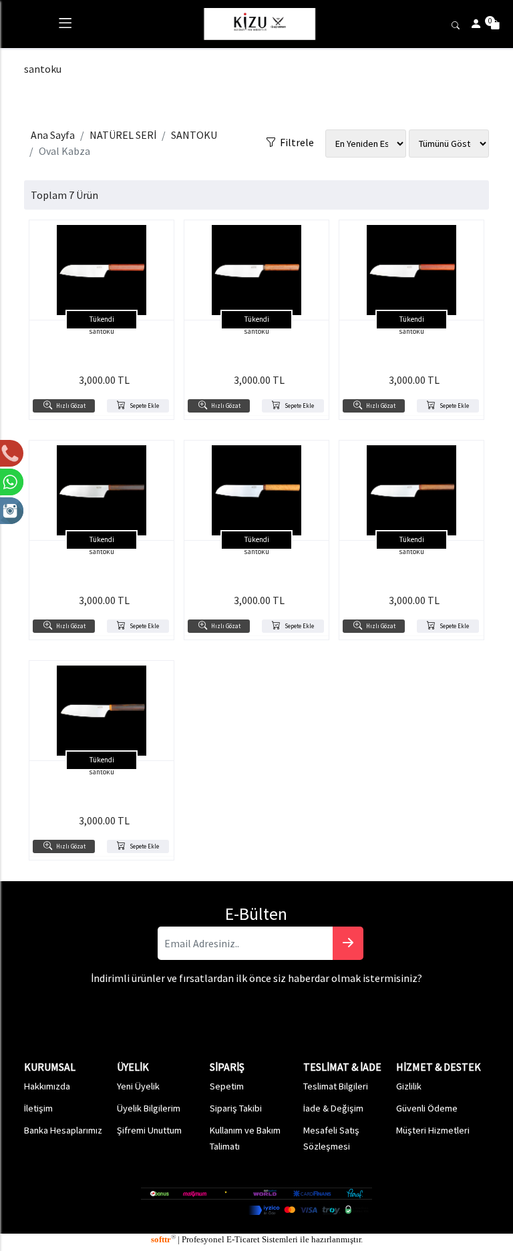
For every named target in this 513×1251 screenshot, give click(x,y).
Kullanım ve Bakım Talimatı (245, 1138)
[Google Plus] (226, 1006)
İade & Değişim (333, 1108)
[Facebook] (279, 1006)
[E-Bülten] (348, 943)
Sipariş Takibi (236, 1108)
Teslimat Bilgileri (335, 1086)
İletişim (38, 1108)
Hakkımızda (47, 1086)
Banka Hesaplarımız (63, 1130)
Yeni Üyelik (138, 1086)
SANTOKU (194, 135)
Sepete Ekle (142, 406)
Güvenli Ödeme (427, 1108)
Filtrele (295, 139)
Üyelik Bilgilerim (148, 1108)
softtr (163, 1239)
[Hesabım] (476, 24)
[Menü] (65, 26)
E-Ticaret (243, 1239)
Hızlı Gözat (69, 406)
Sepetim (227, 1086)
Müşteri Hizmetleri (433, 1130)
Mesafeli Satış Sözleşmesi (331, 1138)
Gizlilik (408, 1086)
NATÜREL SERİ (123, 135)
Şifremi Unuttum (149, 1130)
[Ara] (458, 24)
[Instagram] (252, 1006)
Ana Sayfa (53, 135)
